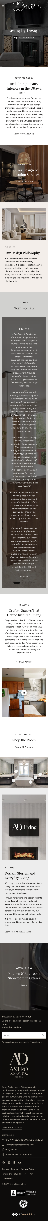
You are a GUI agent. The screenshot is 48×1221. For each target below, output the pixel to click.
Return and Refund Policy (14, 1174)
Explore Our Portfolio (24, 37)
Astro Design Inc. (18, 1184)
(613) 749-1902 (12, 1149)
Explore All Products (24, 747)
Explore (24, 985)
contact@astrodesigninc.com (19, 1144)
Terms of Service (10, 1169)
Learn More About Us (24, 133)
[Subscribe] (43, 1035)
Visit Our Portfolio (24, 661)
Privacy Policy (35, 1042)
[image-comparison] (24, 692)
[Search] (39, 6)
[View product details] (16, 771)
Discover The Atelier (24, 181)
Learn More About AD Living (18, 931)
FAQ (31, 1174)
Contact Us (7, 1178)
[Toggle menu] (3, 6)
